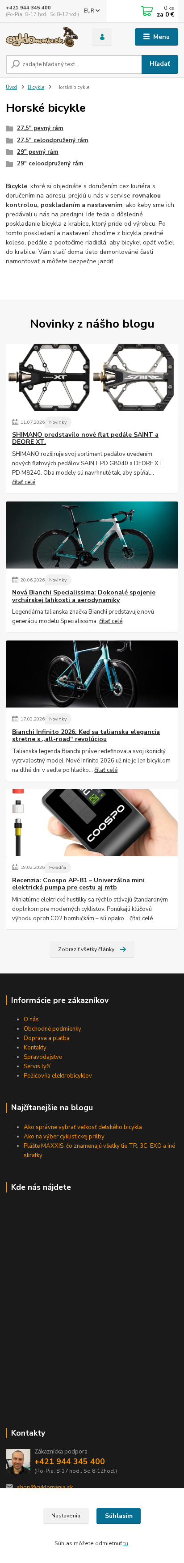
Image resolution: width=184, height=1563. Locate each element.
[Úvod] (42, 37)
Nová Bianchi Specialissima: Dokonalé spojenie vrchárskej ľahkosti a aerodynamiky (83, 596)
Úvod (11, 87)
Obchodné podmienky (52, 1029)
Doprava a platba (47, 1038)
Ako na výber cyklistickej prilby (64, 1137)
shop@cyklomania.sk (45, 1487)
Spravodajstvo (43, 1057)
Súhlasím (119, 1516)
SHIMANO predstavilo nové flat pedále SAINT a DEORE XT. (85, 438)
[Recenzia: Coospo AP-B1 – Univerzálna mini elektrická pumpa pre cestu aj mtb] (92, 822)
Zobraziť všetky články (86, 949)
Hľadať (160, 63)
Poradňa (57, 867)
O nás (31, 1019)
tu (125, 1543)
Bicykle (36, 87)
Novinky (58, 422)
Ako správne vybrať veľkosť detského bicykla (83, 1127)
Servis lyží (37, 1066)
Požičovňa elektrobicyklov (58, 1076)
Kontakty (35, 1048)
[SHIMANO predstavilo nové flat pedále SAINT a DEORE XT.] (92, 377)
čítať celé (23, 482)
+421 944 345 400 (28, 7)
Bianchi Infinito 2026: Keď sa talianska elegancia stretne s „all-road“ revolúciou (86, 736)
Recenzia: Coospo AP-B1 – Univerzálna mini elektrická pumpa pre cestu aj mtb (78, 884)
